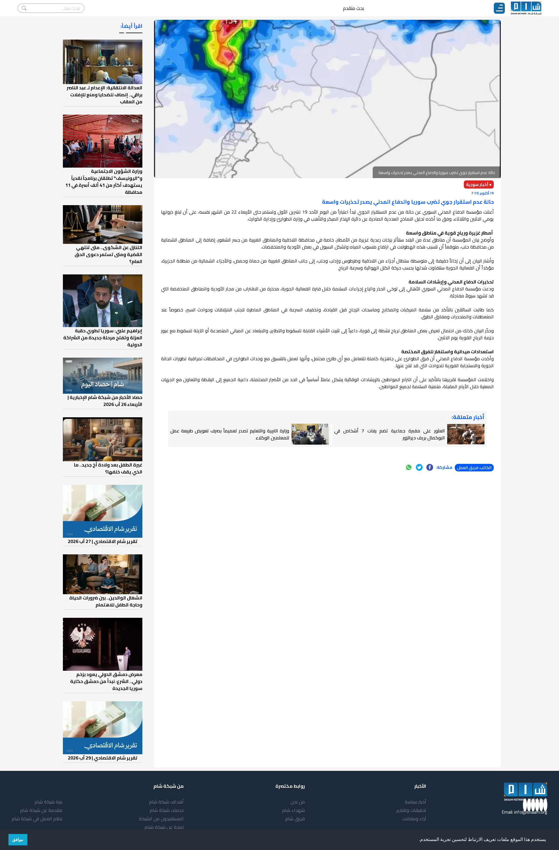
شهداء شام (293, 810)
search (24, 8)
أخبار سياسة (415, 801)
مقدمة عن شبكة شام (41, 810)
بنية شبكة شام (48, 801)
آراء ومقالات (414, 818)
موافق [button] (17, 839)
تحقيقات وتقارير (411, 810)
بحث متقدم (353, 8)
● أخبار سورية (478, 184)
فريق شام (295, 818)
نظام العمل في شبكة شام (37, 818)
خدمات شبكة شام (167, 810)
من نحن (298, 801)
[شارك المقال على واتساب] (409, 467)
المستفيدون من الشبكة (161, 818)
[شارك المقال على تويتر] (419, 467)
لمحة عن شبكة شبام (164, 827)
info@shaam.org (530, 812)
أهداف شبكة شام (166, 801)
